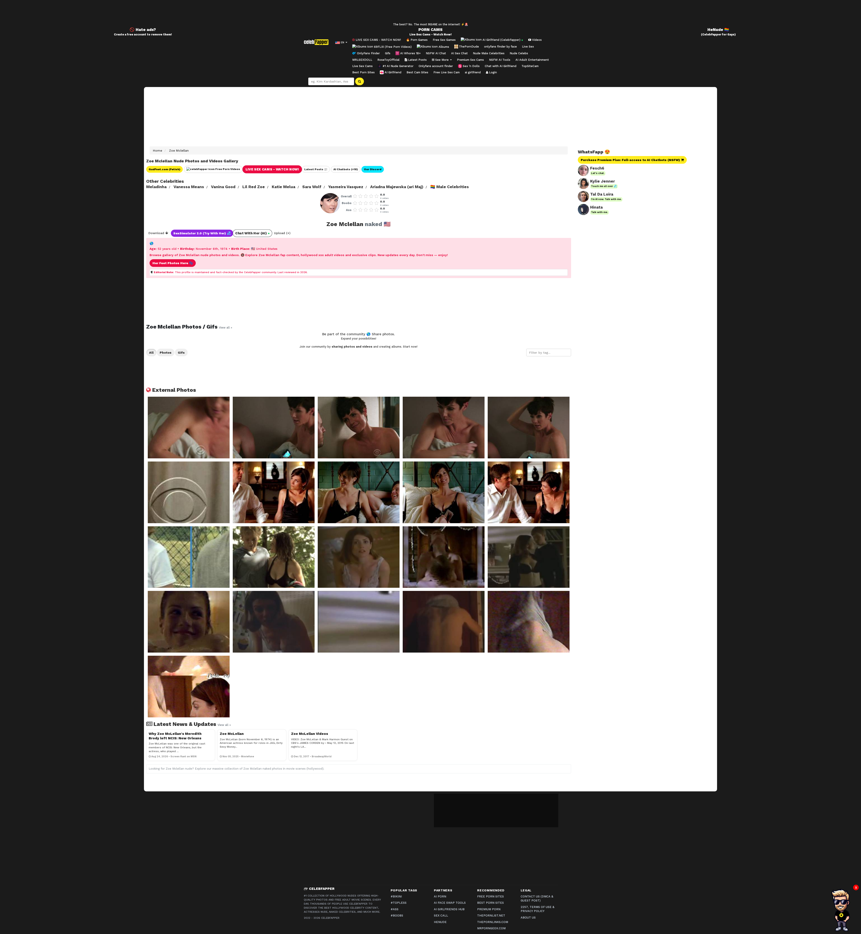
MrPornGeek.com (491, 928)
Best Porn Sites (363, 72)
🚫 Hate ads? (143, 29)
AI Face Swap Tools (450, 902)
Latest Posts (417, 59)
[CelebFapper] (317, 42)
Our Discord (372, 169)
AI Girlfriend (392, 72)
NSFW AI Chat (436, 53)
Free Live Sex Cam (446, 72)
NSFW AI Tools (499, 59)
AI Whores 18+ (410, 53)
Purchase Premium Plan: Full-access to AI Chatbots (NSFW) (631, 160)
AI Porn (440, 896)
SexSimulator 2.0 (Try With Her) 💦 (202, 233)
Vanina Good (223, 187)
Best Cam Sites (417, 72)
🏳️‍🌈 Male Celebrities (449, 187)
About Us (528, 917)
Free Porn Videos (227, 169)
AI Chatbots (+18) (345, 169)
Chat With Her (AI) (252, 233)
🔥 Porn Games (417, 39)
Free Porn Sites (490, 896)
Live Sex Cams (362, 66)
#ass (394, 909)
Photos (166, 352)
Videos (536, 39)
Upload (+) (282, 233)
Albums (443, 46)
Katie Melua (283, 187)
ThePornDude (468, 46)
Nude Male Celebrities (488, 53)
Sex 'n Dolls (471, 66)
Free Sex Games (444, 39)
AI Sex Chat (459, 53)
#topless (399, 902)
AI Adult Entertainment (532, 59)
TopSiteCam (530, 66)
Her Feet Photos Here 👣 (172, 263)
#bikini (396, 896)
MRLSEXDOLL (362, 59)
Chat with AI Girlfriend (500, 66)
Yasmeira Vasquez (345, 187)
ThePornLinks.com (492, 922)
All (151, 352)
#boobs (397, 915)
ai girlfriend (473, 72)
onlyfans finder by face (500, 46)
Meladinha (156, 187)
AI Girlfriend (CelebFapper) (502, 39)
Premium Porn (488, 909)
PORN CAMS (430, 29)
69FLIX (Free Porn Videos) (392, 46)
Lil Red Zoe (253, 187)
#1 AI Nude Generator (397, 66)
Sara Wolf (311, 187)
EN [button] (342, 42)
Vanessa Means (189, 187)
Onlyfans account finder (436, 66)
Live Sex (528, 46)
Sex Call (441, 915)
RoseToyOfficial (388, 59)
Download (156, 233)
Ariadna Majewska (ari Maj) (396, 187)
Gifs (387, 53)
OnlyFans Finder (368, 53)
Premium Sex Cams (470, 59)
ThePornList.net (491, 915)
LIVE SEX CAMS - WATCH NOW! (378, 39)
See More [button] (442, 59)
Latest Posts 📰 (315, 169)
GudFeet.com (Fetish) (164, 169)
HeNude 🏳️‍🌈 (718, 29)
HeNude (440, 922)
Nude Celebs (519, 53)
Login (492, 72)
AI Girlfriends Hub (449, 909)
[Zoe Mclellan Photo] (189, 427)
